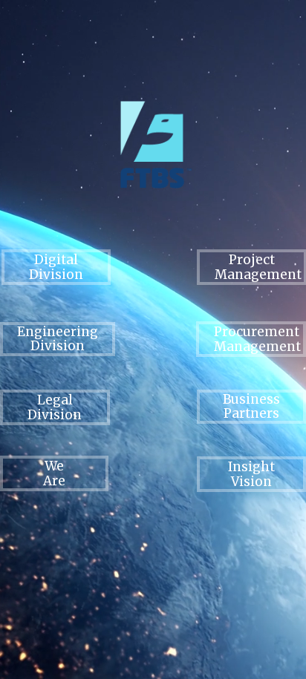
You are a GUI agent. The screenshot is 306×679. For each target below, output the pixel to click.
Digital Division (56, 267)
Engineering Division (57, 339)
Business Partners (251, 406)
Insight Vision (251, 474)
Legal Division (54, 407)
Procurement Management (257, 339)
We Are (54, 473)
